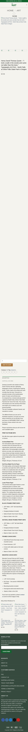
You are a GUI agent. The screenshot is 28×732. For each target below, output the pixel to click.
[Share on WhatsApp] (2, 372)
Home (10, 10)
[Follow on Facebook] (3, 720)
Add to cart (7, 364)
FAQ (2, 674)
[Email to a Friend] (10, 372)
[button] (2, 5)
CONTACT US (5, 677)
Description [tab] (5, 378)
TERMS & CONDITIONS (7, 688)
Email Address (5, 644)
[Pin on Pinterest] (13, 372)
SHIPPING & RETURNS (7, 680)
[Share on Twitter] (8, 372)
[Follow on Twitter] (10, 720)
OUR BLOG (4, 665)
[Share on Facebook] (5, 372)
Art (19, 10)
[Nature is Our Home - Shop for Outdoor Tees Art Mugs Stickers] (14, 4)
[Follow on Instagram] (7, 720)
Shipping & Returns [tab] (7, 381)
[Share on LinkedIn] (16, 372)
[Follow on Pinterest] (18, 720)
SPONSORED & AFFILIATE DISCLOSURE (12, 686)
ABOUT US (4, 663)
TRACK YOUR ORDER (7, 683)
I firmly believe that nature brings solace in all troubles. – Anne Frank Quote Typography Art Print (7, 623)
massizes (13, 370)
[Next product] (14, 14)
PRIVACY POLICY (6, 691)
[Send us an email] (14, 720)
